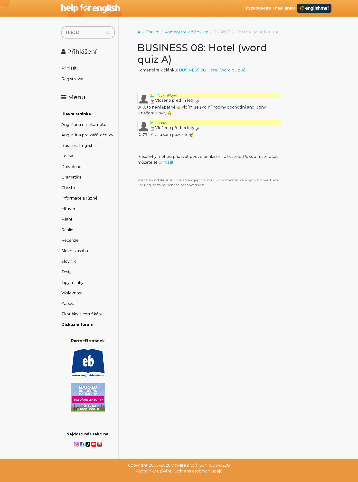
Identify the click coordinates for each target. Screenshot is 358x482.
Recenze (70, 240)
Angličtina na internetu (84, 124)
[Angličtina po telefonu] (88, 397)
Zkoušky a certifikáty (81, 314)
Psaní (66, 219)
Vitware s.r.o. (183, 465)
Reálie (67, 230)
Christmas (70, 187)
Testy (66, 272)
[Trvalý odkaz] (197, 100)
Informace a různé (79, 198)
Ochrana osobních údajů (198, 471)
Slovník (68, 261)
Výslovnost (71, 293)
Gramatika (71, 177)
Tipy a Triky (72, 282)
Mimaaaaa (159, 123)
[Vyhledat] (108, 32)
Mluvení (69, 208)
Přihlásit (69, 68)
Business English (77, 145)
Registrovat (72, 79)
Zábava (68, 303)
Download (71, 166)
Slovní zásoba (74, 251)
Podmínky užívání (153, 471)
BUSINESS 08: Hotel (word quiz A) (212, 70)
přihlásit (166, 162)
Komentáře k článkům (186, 32)
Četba (67, 156)
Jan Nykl (163, 95)
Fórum (153, 32)
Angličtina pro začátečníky (87, 135)
